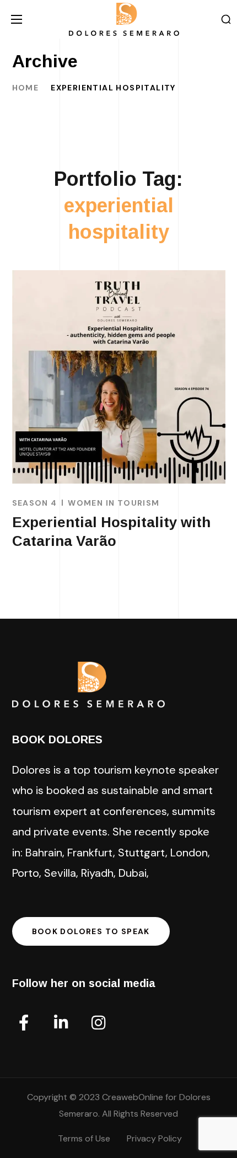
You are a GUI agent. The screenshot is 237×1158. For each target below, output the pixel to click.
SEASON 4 (34, 503)
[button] (226, 19)
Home (25, 88)
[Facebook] (24, 1023)
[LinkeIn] (61, 1023)
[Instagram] (99, 1023)
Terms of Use (84, 1138)
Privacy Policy (154, 1138)
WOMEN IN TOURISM (113, 503)
